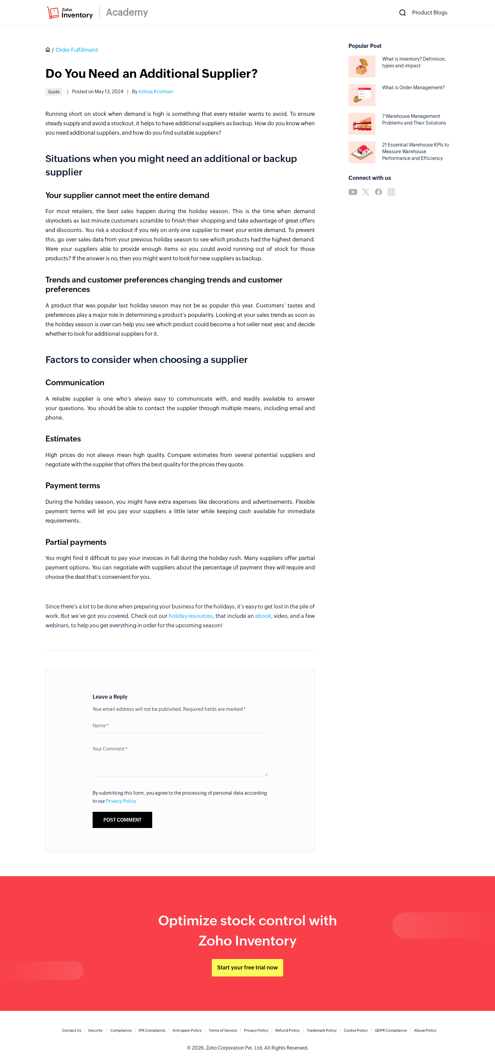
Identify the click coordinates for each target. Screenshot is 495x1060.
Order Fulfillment (77, 50)
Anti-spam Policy (187, 1030)
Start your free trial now (247, 967)
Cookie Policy (356, 1030)
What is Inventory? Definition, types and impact (414, 62)
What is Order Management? (413, 87)
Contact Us (71, 1030)
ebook (263, 616)
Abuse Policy (425, 1030)
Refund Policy (287, 1030)
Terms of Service (223, 1030)
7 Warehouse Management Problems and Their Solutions (414, 119)
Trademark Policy (322, 1030)
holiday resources (191, 616)
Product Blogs (430, 12)
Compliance (121, 1030)
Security (95, 1030)
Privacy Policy (256, 1030)
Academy (127, 12)
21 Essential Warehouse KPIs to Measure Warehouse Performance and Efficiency (415, 151)
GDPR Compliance (391, 1030)
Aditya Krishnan (155, 91)
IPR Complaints (152, 1030)
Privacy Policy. (121, 801)
